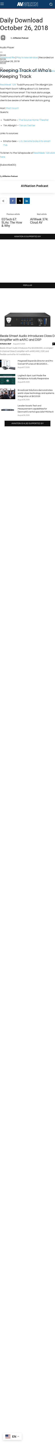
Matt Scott (12, 108)
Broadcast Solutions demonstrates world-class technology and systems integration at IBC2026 (36, 393)
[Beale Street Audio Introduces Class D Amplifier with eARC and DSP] (27, 312)
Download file (7, 57)
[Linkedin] (27, 201)
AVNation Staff (5, 344)
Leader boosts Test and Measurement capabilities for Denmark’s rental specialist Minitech (36, 409)
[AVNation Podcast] (10, 187)
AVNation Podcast (20, 38)
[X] (20, 201)
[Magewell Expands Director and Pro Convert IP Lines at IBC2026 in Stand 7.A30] (7, 364)
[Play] (1, 52)
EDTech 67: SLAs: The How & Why (12, 222)
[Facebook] (13, 201)
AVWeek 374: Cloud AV (39, 221)
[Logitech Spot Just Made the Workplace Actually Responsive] (7, 379)
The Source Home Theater (33, 120)
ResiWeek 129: (8, 84)
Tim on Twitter (27, 125)
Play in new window (27, 57)
